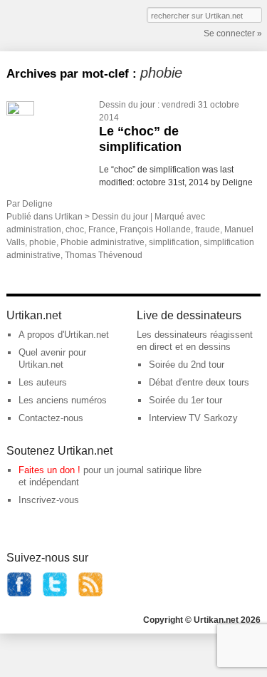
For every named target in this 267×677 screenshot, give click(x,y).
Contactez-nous (51, 418)
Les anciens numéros (63, 400)
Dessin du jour (127, 105)
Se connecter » (233, 33)
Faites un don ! (49, 470)
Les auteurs (43, 382)
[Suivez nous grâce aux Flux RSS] (90, 594)
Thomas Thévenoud (103, 255)
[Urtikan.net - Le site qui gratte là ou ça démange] (59, 24)
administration (33, 229)
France (101, 229)
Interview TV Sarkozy (193, 418)
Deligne (37, 204)
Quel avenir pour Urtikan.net (52, 358)
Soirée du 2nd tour (186, 364)
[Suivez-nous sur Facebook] (19, 594)
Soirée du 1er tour (185, 400)
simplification (174, 242)
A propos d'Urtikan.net (64, 334)
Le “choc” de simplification (140, 139)
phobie (42, 242)
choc (75, 229)
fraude (207, 229)
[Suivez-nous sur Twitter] (55, 594)
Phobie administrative (103, 242)
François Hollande (155, 229)
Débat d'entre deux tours (199, 382)
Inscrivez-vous (49, 500)
